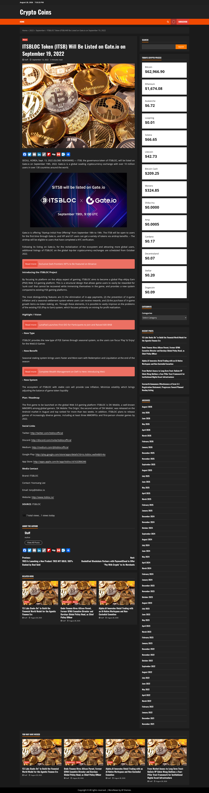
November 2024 (148, 522)
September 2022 (148, 666)
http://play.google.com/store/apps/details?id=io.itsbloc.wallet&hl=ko (70, 454)
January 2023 (147, 643)
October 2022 (147, 660)
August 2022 (147, 672)
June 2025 (146, 481)
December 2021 (148, 718)
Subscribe (182, 21)
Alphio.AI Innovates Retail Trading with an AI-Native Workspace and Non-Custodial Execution (116, 611)
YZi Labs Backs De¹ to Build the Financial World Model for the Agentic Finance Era (39, 611)
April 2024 (146, 562)
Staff (26, 60)
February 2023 (147, 637)
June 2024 (146, 550)
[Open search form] (168, 21)
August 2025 (147, 470)
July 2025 (145, 476)
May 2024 (145, 556)
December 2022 (148, 648)
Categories (147, 313)
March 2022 (146, 700)
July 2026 (146, 412)
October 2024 (147, 527)
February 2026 (147, 441)
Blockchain (67, 602)
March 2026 (146, 435)
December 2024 (148, 516)
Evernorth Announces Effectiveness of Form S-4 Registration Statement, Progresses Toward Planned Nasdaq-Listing (162, 387)
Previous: (47, 561)
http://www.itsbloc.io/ (43, 497)
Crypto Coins (35, 11)
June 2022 (146, 683)
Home (22, 21)
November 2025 (148, 458)
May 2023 (145, 620)
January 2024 (147, 579)
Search (145, 40)
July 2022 (145, 677)
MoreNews (113, 790)
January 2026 (147, 447)
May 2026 (146, 424)
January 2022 (147, 712)
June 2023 (146, 614)
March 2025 (146, 499)
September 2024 (148, 533)
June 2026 (146, 418)
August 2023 (147, 602)
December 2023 (148, 585)
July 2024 (145, 545)
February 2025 (147, 504)
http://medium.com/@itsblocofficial (50, 447)
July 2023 (145, 608)
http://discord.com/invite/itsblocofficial (51, 440)
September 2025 (148, 464)
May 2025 (145, 487)
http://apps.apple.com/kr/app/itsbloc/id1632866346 (59, 461)
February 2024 (147, 574)
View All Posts (33, 542)
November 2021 (148, 723)
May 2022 (145, 689)
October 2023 (147, 597)
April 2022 (146, 695)
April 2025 (146, 493)
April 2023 (146, 625)
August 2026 (147, 406)
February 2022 (147, 706)
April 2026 (146, 429)
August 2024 (147, 539)
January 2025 (147, 510)
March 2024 (146, 568)
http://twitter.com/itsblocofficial (46, 432)
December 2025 (148, 452)
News (25, 40)
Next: (108, 561)
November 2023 (148, 591)
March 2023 (146, 631)
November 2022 (148, 654)
